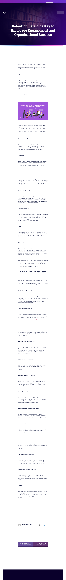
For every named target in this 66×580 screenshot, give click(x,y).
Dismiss (64, 1)
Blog (38, 12)
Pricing (27, 12)
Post (41, 525)
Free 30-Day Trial (61, 12)
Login (56, 12)
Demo (31, 12)
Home (12, 12)
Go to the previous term (25, 544)
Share (37, 525)
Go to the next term (41, 544)
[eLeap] (4, 12)
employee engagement (40, 319)
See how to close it (49, 1)
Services (23, 12)
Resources (34, 12)
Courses (19, 12)
